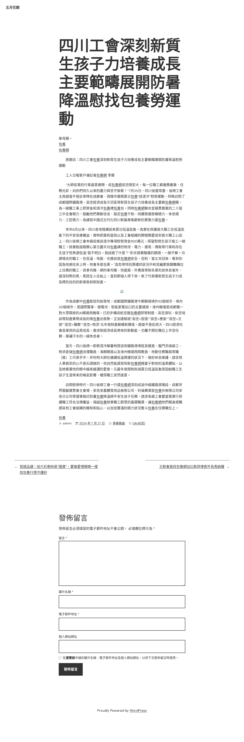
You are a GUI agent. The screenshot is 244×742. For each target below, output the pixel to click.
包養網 (64, 150)
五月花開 (12, 7)
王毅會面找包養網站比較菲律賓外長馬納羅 (191, 466)
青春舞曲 (119, 423)
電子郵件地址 (69, 614)
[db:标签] (139, 423)
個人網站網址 (68, 637)
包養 (62, 144)
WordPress (138, 710)
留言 (63, 538)
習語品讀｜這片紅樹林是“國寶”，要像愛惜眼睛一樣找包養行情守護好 (59, 469)
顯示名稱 (66, 592)
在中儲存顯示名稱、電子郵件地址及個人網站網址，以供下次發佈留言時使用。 (121, 658)
